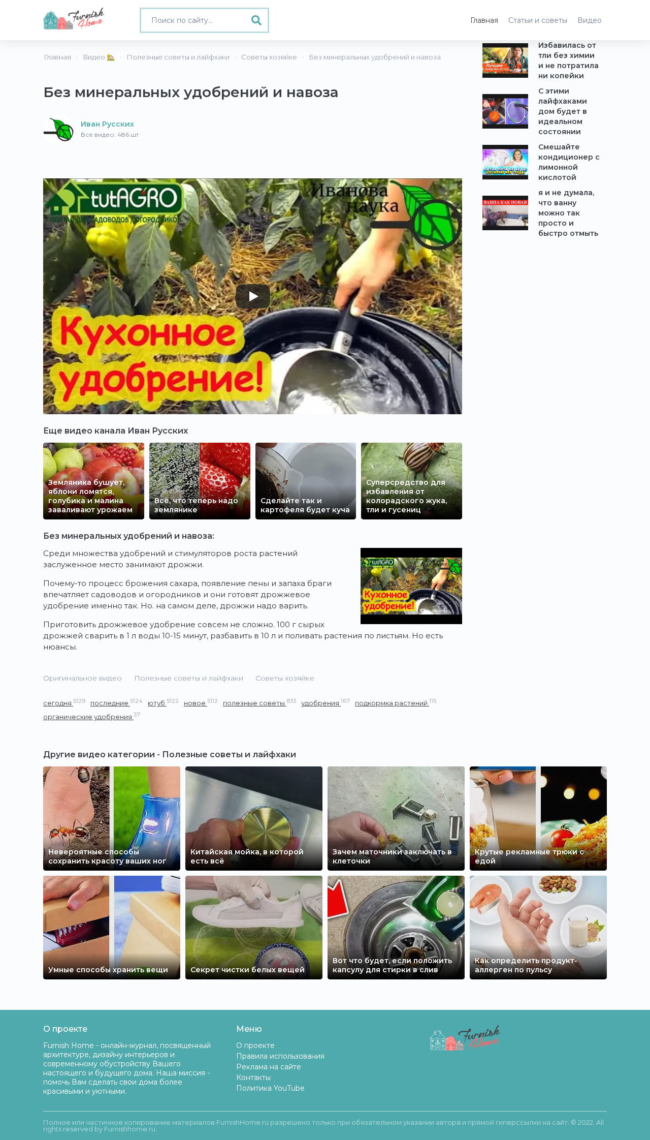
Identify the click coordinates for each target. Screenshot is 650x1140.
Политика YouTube (270, 1088)
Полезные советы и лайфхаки (188, 678)
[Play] (253, 296)
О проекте (255, 1045)
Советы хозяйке (284, 678)
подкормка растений (395, 702)
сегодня (64, 702)
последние (116, 702)
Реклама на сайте (268, 1066)
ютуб (163, 702)
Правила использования (280, 1056)
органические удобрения (91, 716)
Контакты (253, 1077)
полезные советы (259, 702)
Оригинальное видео (82, 678)
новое (201, 702)
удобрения (325, 702)
